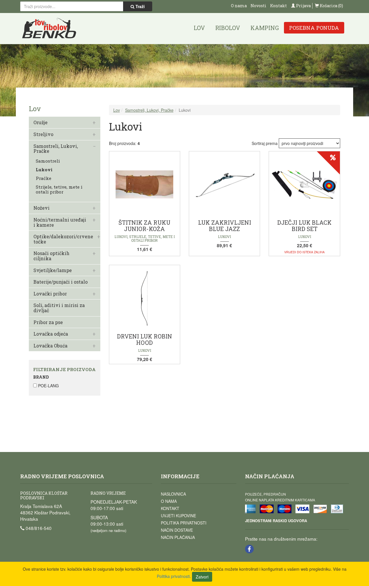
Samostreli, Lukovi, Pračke (55, 149)
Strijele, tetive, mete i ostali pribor (59, 189)
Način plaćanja (178, 537)
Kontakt (278, 5)
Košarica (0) (331, 5)
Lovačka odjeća (50, 333)
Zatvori (202, 577)
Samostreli (48, 161)
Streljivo (43, 134)
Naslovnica (173, 494)
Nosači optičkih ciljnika (51, 256)
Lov (199, 27)
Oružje (40, 122)
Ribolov (227, 27)
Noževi (41, 208)
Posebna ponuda (314, 27)
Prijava (303, 5)
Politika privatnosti (183, 523)
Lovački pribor (50, 293)
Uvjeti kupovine (178, 515)
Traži (139, 6)
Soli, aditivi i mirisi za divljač (59, 308)
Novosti (258, 5)
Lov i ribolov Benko (49, 28)
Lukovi (44, 169)
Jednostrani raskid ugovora (276, 520)
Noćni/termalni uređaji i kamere (59, 222)
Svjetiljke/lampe (52, 270)
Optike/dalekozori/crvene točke (63, 239)
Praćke (43, 178)
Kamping (265, 27)
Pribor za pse (48, 322)
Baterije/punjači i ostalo (60, 281)
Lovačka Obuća (50, 345)
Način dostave (177, 530)
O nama (239, 5)
